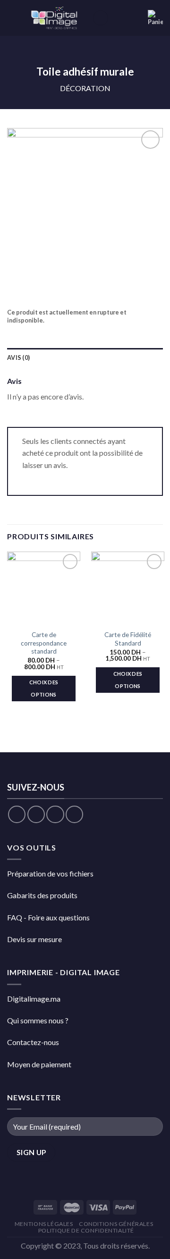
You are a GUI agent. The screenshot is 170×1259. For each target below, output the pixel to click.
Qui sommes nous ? (37, 1020)
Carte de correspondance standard (44, 643)
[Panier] (155, 18)
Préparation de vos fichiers (50, 873)
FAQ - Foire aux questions (48, 917)
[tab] (85, 357)
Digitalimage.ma (33, 998)
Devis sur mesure (34, 939)
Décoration (85, 88)
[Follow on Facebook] (17, 814)
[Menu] (12, 17)
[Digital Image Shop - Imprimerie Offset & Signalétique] (55, 18)
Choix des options (44, 688)
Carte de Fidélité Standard (127, 639)
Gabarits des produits (42, 895)
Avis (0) (18, 357)
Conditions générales (116, 1223)
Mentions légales (44, 1223)
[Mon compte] (136, 18)
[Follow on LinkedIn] (74, 814)
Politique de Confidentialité (86, 1230)
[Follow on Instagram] (36, 814)
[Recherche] (100, 18)
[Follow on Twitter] (55, 814)
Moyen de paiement (39, 1064)
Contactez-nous (33, 1042)
